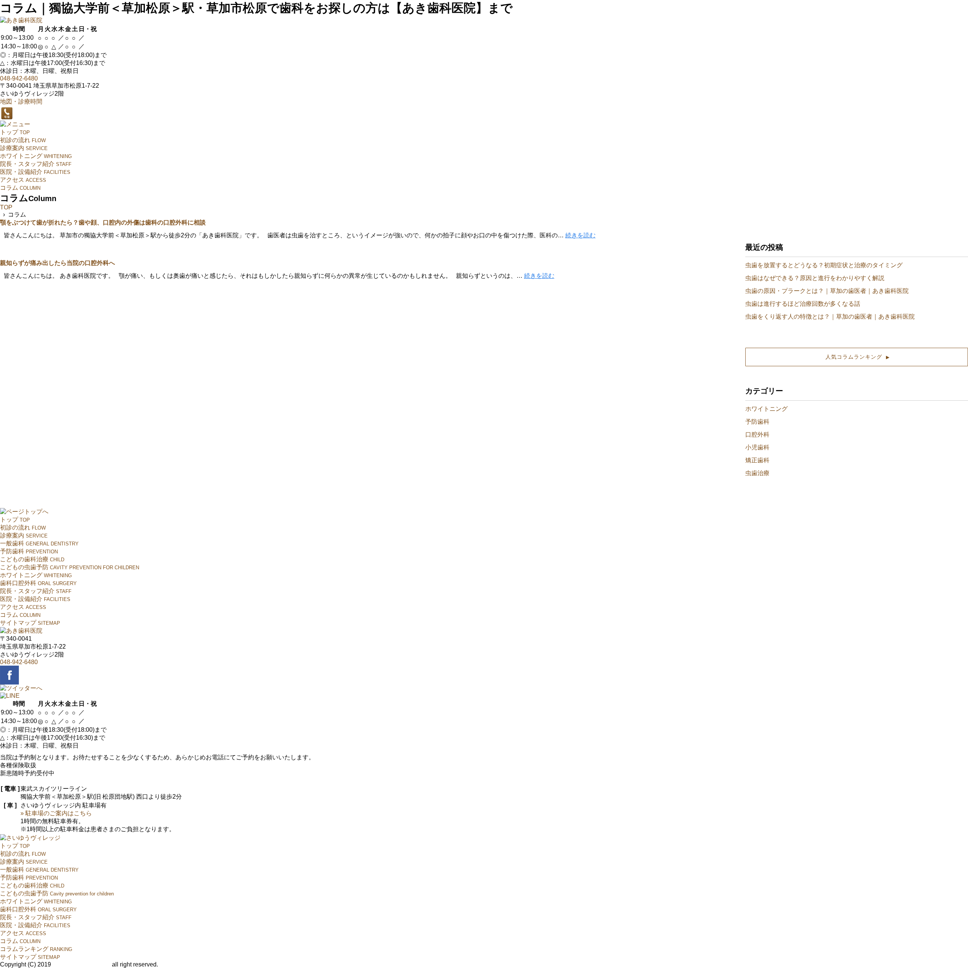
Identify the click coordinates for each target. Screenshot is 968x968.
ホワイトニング (766, 409)
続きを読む (580, 235)
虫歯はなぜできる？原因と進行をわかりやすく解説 (814, 278)
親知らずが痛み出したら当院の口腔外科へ (57, 263)
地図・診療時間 (21, 101)
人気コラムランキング (857, 357)
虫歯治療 (757, 473)
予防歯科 (757, 421)
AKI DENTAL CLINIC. (81, 964)
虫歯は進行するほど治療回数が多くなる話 (802, 303)
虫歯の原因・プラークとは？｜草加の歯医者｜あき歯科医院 (827, 291)
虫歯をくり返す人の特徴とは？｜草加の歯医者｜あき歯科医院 (830, 316)
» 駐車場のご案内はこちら (56, 813)
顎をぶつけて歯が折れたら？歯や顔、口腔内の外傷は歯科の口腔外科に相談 (103, 222)
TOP (6, 207)
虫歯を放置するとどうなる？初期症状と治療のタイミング (824, 265)
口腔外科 (757, 434)
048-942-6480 (19, 78)
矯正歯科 (757, 460)
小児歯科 (757, 447)
